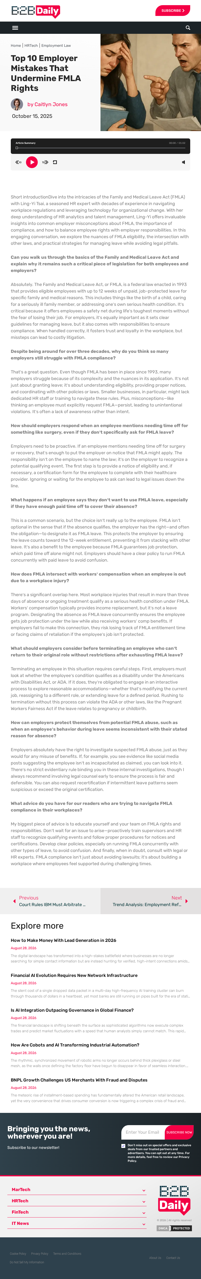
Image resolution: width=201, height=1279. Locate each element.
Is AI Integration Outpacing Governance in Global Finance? (72, 1010)
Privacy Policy (39, 1253)
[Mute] (183, 162)
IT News (20, 1223)
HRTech (31, 45)
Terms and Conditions (67, 1253)
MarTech (21, 1189)
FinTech (20, 1212)
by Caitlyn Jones (47, 104)
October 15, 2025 (32, 116)
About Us (155, 1258)
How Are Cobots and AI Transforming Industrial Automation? (75, 1045)
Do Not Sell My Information (27, 1262)
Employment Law (56, 45)
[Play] (32, 162)
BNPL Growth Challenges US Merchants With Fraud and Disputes (79, 1080)
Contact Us (173, 1258)
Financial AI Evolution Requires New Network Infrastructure (74, 975)
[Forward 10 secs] (45, 162)
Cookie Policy (18, 1253)
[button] (188, 28)
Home (16, 45)
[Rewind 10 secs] (18, 162)
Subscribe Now (179, 1132)
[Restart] (55, 162)
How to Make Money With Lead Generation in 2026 (63, 940)
